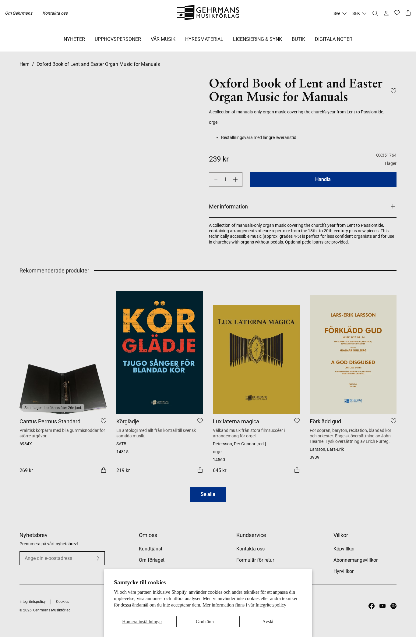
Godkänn (205, 621)
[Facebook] (371, 606)
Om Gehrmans (18, 13)
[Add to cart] (103, 470)
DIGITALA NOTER (333, 39)
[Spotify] (393, 606)
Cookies (62, 602)
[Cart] (408, 13)
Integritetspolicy (271, 604)
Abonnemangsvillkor (355, 560)
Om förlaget (151, 560)
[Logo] (208, 13)
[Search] (375, 13)
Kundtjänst (150, 549)
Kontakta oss (55, 13)
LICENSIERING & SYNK (257, 39)
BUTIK (298, 39)
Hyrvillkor (343, 571)
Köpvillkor (344, 549)
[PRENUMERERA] (98, 558)
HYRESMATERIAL (204, 39)
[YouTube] (382, 606)
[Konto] (386, 13)
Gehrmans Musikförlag (52, 610)
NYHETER (74, 39)
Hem (24, 64)
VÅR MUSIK (163, 39)
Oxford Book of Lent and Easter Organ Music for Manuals (98, 64)
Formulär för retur (255, 560)
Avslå (267, 621)
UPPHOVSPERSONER (118, 39)
